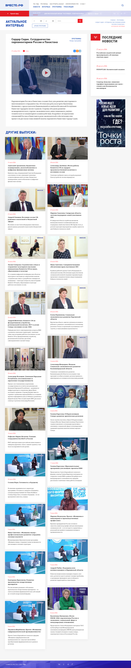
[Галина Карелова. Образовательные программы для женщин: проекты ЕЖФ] (67, 449)
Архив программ (40, 26)
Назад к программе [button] (75, 41)
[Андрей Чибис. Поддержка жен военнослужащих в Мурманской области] (67, 550)
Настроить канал (57, 4)
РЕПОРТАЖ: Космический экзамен (110, 69)
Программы (57, 7)
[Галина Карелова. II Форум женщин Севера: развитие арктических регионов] (67, 396)
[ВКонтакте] (74, 51)
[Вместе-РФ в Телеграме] (121, 13)
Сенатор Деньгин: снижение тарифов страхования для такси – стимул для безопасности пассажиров (110, 85)
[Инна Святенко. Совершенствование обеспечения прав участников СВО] (67, 247)
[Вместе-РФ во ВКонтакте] (114, 13)
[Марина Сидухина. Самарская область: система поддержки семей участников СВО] (67, 195)
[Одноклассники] (77, 51)
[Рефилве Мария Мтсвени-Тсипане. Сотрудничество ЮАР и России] (25, 419)
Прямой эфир (14, 13)
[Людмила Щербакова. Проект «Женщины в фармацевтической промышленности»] (25, 612)
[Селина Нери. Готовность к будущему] (25, 465)
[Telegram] (80, 51)
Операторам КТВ (72, 4)
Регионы (44, 4)
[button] (122, 5)
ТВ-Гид (36, 4)
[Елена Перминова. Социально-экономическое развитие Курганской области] (67, 297)
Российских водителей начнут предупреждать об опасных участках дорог (108, 55)
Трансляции (68, 7)
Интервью (46, 7)
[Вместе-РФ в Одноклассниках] (118, 13)
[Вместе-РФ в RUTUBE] (124, 13)
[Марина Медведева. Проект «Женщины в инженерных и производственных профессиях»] (67, 499)
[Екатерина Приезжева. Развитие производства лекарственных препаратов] (25, 562)
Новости (36, 7)
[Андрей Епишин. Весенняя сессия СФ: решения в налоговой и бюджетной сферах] (25, 200)
